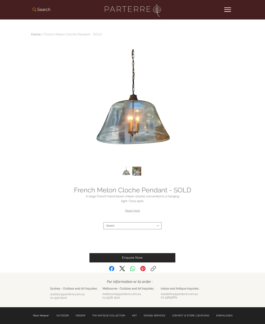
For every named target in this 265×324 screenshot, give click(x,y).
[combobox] (132, 225)
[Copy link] (153, 268)
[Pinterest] (143, 268)
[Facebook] (111, 268)
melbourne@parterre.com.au (121, 294)
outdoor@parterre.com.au (67, 294)
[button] (132, 257)
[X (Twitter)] (122, 268)
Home (36, 34)
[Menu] (227, 9)
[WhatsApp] (132, 268)
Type (132, 218)
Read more (132, 210)
